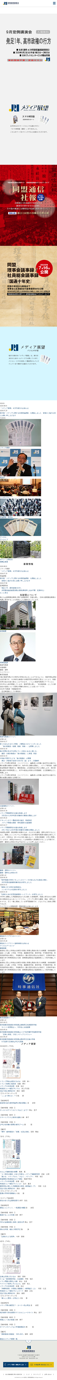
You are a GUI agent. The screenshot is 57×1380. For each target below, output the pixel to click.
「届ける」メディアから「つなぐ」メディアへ (16, 1176)
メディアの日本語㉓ (7, 1086)
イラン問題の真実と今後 (8, 1281)
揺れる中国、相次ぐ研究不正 (10, 1229)
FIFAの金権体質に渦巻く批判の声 (12, 1222)
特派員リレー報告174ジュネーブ (11, 1291)
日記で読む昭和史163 (7, 1188)
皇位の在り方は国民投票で (9, 1200)
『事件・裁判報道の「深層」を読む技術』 (15, 1132)
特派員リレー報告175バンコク (10, 1184)
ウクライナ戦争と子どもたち (10, 1284)
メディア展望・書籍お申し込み (15, 1364)
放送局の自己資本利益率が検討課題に (13, 1103)
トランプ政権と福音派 (8, 1084)
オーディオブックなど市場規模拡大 (12, 1327)
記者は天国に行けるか (8, 1276)
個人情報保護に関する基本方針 (13, 1374)
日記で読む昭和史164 (7, 1091)
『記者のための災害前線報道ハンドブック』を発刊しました (21, 894)
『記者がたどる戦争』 (8, 1236)
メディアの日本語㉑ (7, 1286)
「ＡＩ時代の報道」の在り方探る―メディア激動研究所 (20, 1174)
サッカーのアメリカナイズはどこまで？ (14, 1110)
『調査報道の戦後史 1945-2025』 (12, 1334)
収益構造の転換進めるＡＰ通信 (11, 1179)
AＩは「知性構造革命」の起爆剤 (11, 1279)
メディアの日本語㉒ (7, 1181)
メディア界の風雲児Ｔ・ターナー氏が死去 (15, 1305)
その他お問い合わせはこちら (41, 1364)
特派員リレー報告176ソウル (10, 1088)
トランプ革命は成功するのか (10, 1081)
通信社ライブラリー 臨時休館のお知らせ (14, 943)
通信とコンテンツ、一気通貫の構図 (12, 1208)
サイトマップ (37, 1374)
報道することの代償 (7, 1215)
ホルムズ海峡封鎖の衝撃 (8, 1172)
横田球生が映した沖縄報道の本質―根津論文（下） (18, 1186)
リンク (28, 1374)
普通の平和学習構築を (8, 1193)
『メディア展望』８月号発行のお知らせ (14, 408)
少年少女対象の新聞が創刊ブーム (12, 1124)
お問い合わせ (48, 1374)
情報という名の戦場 (7, 1320)
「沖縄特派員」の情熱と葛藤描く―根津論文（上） (18, 1288)
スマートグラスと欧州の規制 (10, 1117)
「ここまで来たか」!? (8, 1096)
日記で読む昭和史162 (7, 1293)
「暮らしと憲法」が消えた (9, 1298)
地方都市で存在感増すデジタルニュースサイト (16, 1312)
